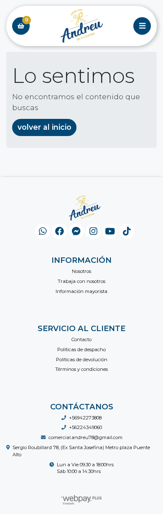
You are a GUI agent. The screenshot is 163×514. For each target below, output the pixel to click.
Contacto (81, 339)
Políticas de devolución (81, 359)
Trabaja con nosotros (81, 281)
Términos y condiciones (81, 369)
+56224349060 (85, 427)
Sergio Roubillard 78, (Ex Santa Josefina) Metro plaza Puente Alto (81, 451)
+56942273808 (85, 418)
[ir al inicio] (84, 208)
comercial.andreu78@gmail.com (85, 437)
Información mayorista (81, 291)
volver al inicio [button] (44, 127)
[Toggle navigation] (142, 26)
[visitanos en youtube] (110, 231)
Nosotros (81, 271)
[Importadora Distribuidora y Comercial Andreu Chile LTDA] (81, 26)
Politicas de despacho (81, 349)
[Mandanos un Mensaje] (76, 231)
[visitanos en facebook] (59, 231)
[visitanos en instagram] (93, 231)
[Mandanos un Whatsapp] (43, 231)
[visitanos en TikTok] (127, 231)
